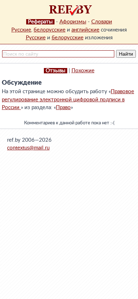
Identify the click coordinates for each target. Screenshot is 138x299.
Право (63, 107)
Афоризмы (72, 21)
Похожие (82, 70)
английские (85, 30)
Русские (21, 30)
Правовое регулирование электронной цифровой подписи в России (68, 99)
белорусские (49, 30)
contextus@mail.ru (28, 148)
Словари (101, 21)
